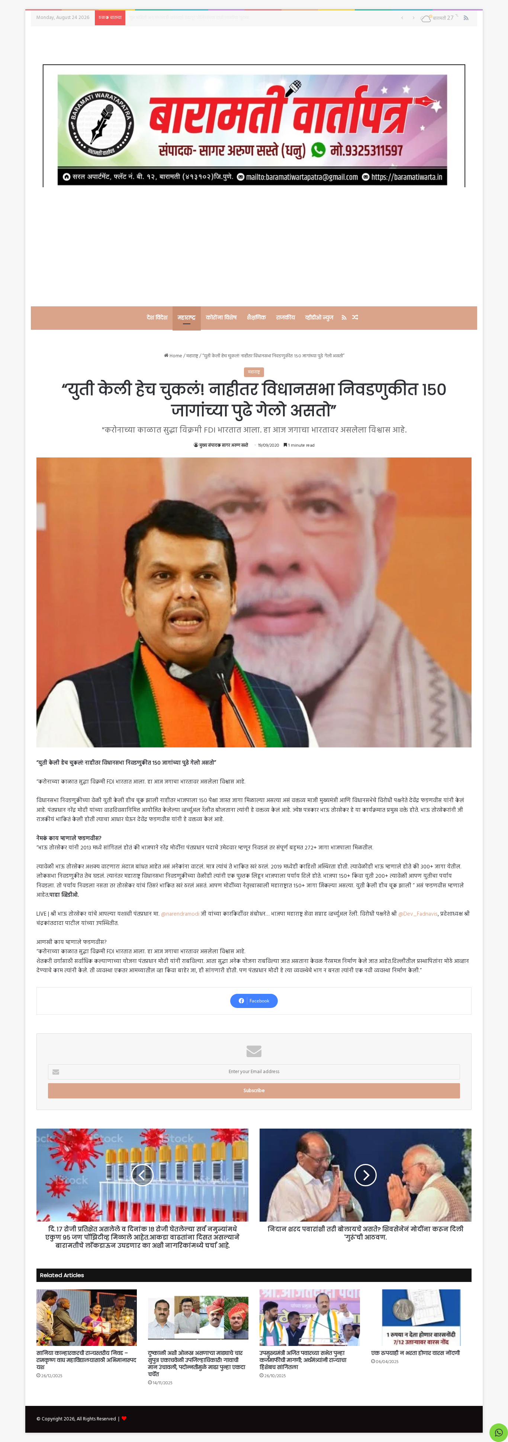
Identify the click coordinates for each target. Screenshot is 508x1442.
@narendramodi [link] (180, 914)
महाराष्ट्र (187, 317)
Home (175, 356)
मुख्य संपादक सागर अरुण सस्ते (223, 445)
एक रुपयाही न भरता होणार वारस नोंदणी (415, 1353)
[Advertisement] (254, 247)
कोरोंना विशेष (221, 317)
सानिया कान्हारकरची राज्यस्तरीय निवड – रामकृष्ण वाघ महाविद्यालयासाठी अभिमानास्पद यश (86, 1360)
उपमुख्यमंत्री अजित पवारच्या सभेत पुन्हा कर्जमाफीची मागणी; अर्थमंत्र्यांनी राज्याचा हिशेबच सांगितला (303, 1360)
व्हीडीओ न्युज (319, 317)
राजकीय (285, 317)
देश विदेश (157, 317)
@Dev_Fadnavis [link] (418, 914)
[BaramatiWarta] (254, 126)
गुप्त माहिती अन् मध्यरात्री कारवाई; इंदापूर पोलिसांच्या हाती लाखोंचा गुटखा (189, 18)
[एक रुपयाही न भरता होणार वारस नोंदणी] (421, 1317)
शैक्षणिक (256, 317)
